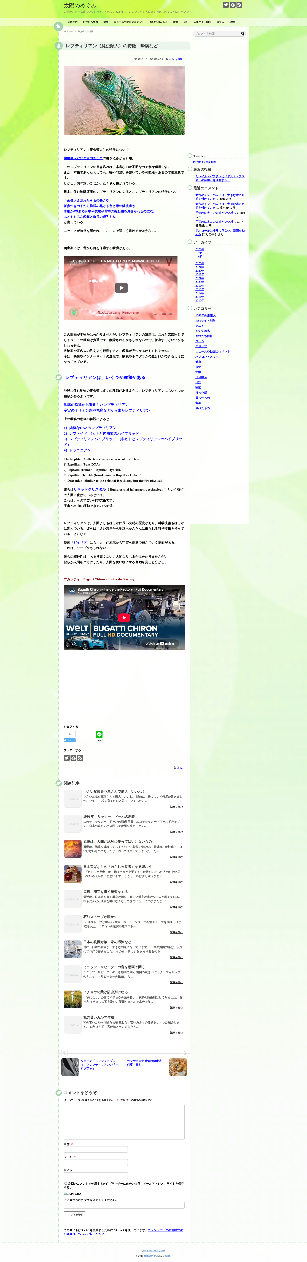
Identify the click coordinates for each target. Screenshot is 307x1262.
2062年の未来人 (159, 22)
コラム (220, 22)
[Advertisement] (124, 688)
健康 (106, 22)
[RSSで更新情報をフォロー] (239, 5)
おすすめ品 (202, 330)
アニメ (199, 325)
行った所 (201, 392)
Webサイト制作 (202, 22)
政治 (232, 22)
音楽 (198, 402)
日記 (185, 22)
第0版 (168, 1256)
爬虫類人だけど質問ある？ (83, 158)
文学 (198, 372)
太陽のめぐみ (80, 5)
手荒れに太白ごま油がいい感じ (215, 212)
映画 (198, 387)
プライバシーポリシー (153, 1250)
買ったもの (202, 397)
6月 (200, 256)
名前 (68, 1144)
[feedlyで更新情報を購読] (233, 5)
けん (180, 767)
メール (70, 1157)
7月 (200, 252)
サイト (68, 1170)
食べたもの (202, 408)
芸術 (175, 22)
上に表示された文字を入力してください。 (91, 1199)
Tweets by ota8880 (204, 161)
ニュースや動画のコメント (129, 22)
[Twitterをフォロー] (226, 5)
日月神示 (72, 22)
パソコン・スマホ (207, 356)
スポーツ (201, 346)
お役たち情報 (90, 22)
